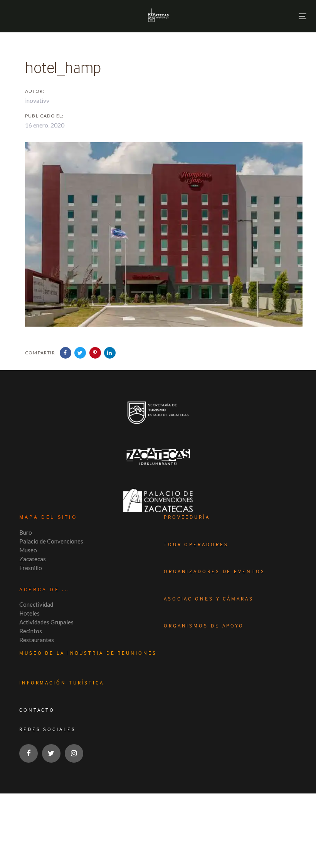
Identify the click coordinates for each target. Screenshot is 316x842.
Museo (28, 550)
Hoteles (29, 613)
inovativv (37, 100)
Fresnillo (30, 567)
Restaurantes (36, 639)
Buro (25, 532)
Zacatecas (32, 558)
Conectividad (36, 604)
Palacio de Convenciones (51, 541)
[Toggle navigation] (302, 16)
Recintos (30, 630)
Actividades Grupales (46, 622)
